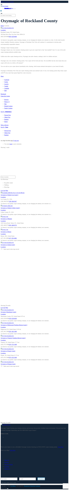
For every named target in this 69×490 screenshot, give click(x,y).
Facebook (6, 79)
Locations (3, 30)
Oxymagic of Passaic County (8, 351)
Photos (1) (7, 101)
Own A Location (12, 8)
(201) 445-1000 (13, 331)
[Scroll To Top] (7, 488)
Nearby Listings (8, 108)
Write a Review (5, 125)
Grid (4, 190)
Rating (6, 121)
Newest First (7, 115)
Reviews (6, 99)
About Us (6, 460)
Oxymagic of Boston (6, 231)
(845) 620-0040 (13, 36)
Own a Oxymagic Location (7, 1)
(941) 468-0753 (13, 225)
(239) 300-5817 (13, 201)
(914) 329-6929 (13, 318)
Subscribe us (41, 478)
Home (2, 25)
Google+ (6, 84)
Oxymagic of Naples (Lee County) (9, 195)
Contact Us (7, 469)
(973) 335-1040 (13, 357)
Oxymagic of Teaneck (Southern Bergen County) (13, 338)
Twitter (6, 82)
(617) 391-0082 (13, 238)
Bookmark (3, 94)
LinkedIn (6, 88)
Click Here (60, 447)
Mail (5, 90)
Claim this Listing (5, 96)
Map (5, 104)
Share (2, 76)
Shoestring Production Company (32, 486)
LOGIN (6, 8)
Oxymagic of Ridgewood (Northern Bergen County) (14, 325)
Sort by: (6, 111)
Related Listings (8, 106)
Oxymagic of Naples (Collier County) (10, 208)
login (11, 144)
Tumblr (6, 86)
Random (6, 119)
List (2, 190)
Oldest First (7, 117)
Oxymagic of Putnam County (8, 364)
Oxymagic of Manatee (6, 218)
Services (6, 462)
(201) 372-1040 (13, 344)
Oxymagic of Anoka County (8, 244)
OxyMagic (13, 486)
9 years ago (16, 140)
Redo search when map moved (11, 249)
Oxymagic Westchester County (8, 312)
